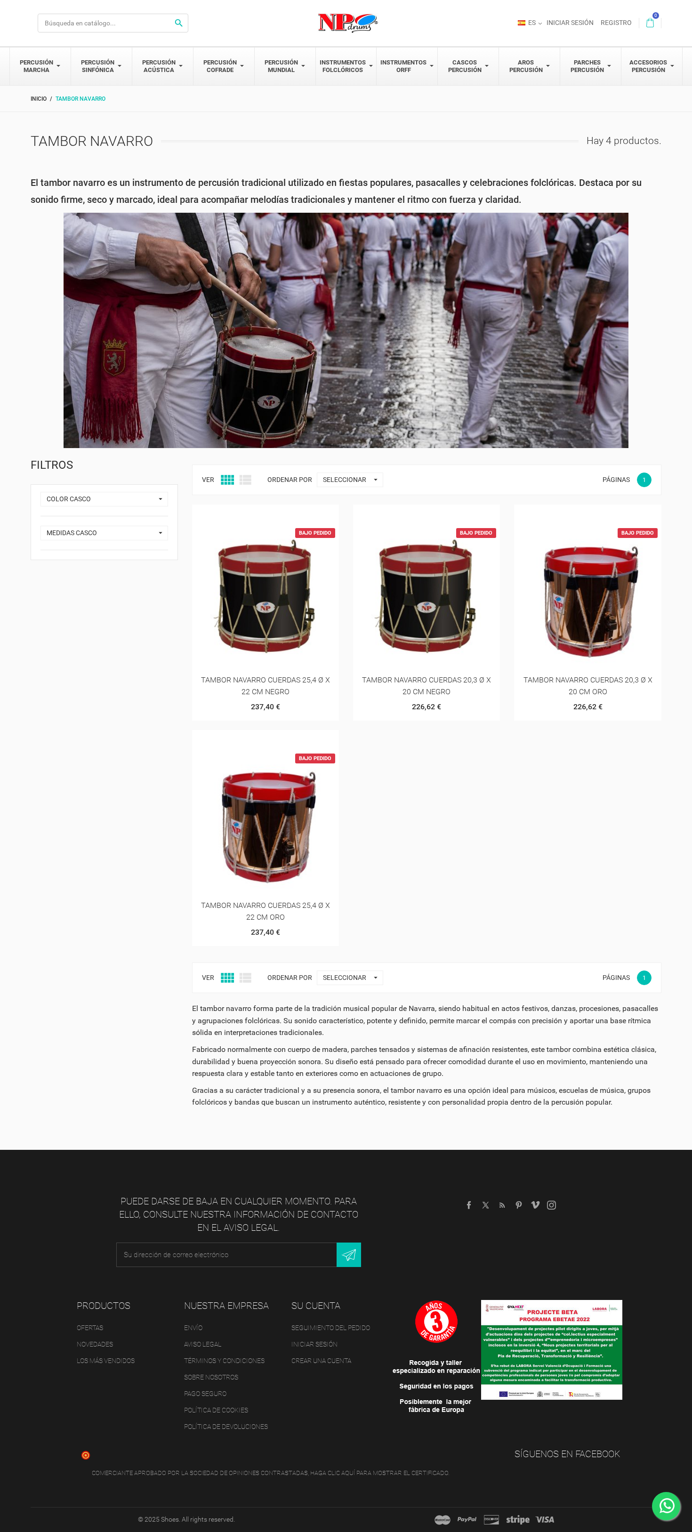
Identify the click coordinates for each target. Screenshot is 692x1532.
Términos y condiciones (224, 1360)
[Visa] (544, 1519)
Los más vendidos (106, 1360)
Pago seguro (205, 1393)
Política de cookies (216, 1410)
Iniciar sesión (314, 1344)
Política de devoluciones (226, 1426)
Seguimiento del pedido (330, 1327)
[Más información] (288, 515)
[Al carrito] (242, 515)
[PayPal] (467, 1519)
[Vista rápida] (265, 515)
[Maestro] (442, 1519)
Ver (208, 479)
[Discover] (491, 1519)
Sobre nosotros (211, 1377)
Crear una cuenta (321, 1360)
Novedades (95, 1344)
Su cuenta (315, 1305)
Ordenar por (289, 479)
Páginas (616, 479)
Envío (193, 1327)
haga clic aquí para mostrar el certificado (379, 1472)
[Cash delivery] (518, 1519)
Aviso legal (202, 1344)
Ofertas (90, 1327)
